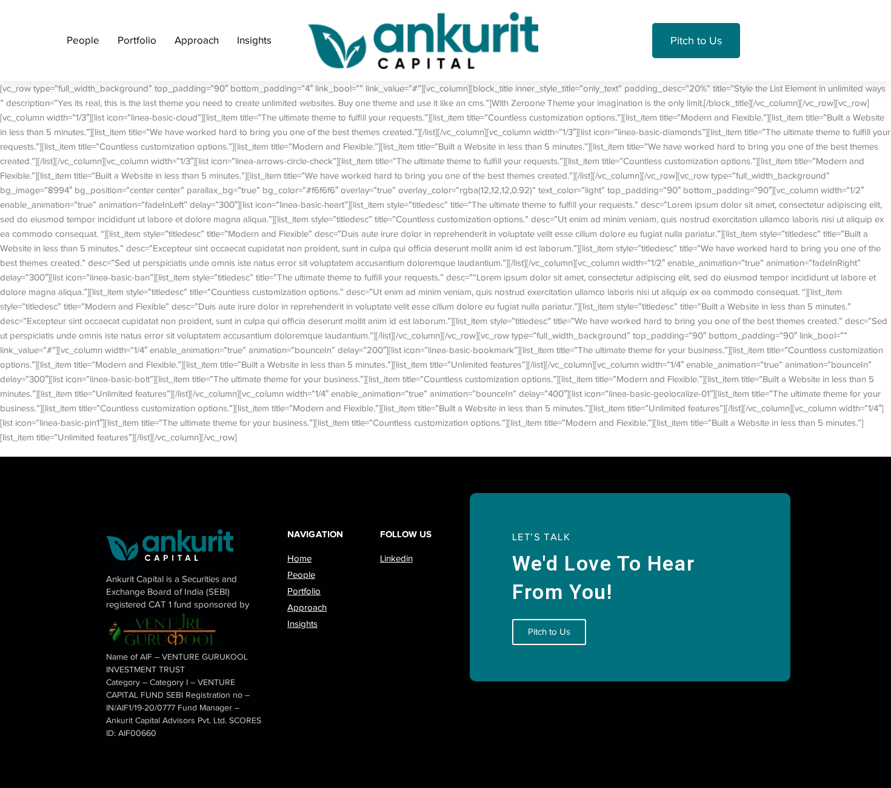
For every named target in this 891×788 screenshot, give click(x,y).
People (83, 40)
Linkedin (396, 558)
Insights (254, 40)
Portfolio (137, 40)
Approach (197, 40)
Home (299, 558)
